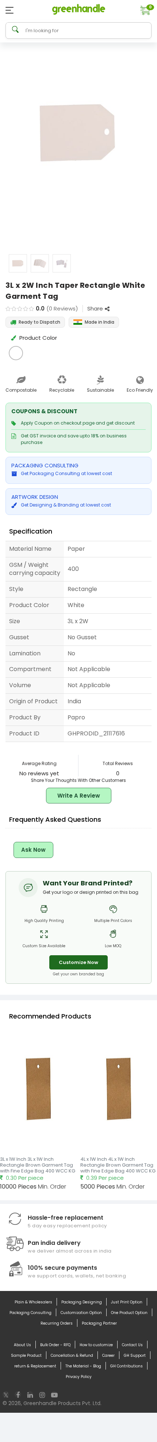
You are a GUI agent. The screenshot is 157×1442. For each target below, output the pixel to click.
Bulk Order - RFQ (55, 1345)
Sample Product (26, 1355)
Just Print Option (126, 1302)
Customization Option (81, 1312)
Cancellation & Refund (72, 1355)
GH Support (135, 1355)
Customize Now (78, 962)
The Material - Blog (83, 1366)
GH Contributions (126, 1366)
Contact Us (132, 1345)
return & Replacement (35, 1366)
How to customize (96, 1345)
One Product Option (129, 1312)
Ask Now (33, 850)
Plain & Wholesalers (33, 1302)
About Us (22, 1345)
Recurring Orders (57, 1323)
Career (108, 1355)
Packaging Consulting (30, 1312)
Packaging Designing (81, 1302)
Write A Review (78, 795)
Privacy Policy (79, 1376)
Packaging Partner (99, 1323)
